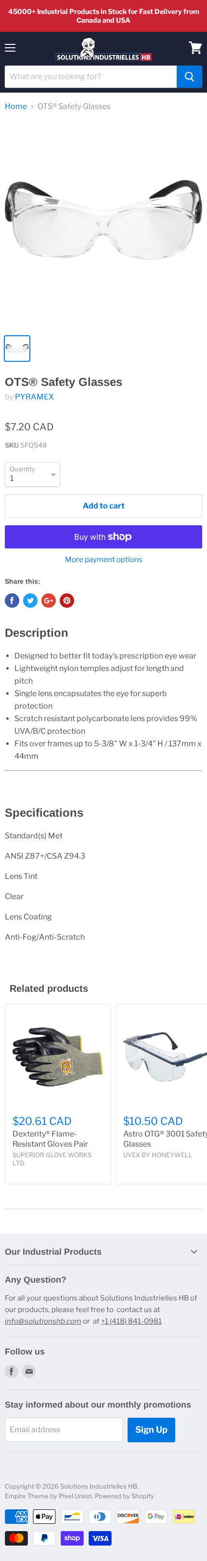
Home (16, 106)
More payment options (103, 560)
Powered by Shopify (124, 1496)
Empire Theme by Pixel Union (48, 1496)
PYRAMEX (34, 396)
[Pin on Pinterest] (67, 600)
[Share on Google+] (48, 600)
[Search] (189, 77)
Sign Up (151, 1429)
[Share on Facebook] (12, 600)
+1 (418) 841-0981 (131, 1321)
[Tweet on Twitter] (30, 600)
